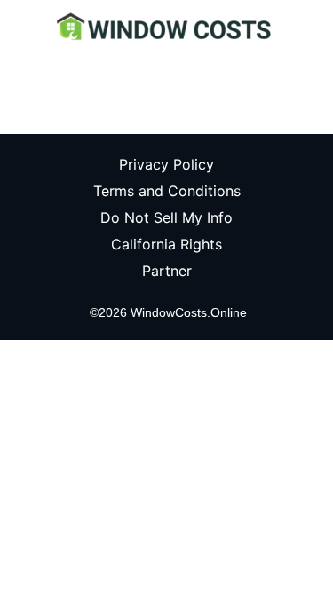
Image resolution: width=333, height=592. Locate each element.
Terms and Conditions (167, 191)
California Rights (166, 244)
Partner (167, 271)
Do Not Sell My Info (166, 217)
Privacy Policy (166, 164)
